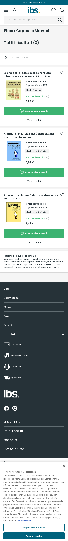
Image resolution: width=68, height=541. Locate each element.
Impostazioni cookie (34, 527)
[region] (34, 501)
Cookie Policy (24, 520)
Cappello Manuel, (33, 85)
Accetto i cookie (34, 535)
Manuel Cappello (37, 81)
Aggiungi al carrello (36, 111)
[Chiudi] (64, 466)
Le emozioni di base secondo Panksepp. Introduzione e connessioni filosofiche (28, 74)
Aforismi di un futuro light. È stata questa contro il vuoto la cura (29, 135)
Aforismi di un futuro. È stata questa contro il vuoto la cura (31, 196)
